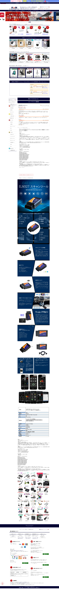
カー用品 (23, 127)
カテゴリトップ (19, 127)
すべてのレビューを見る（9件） (45, 105)
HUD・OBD (26, 127)
